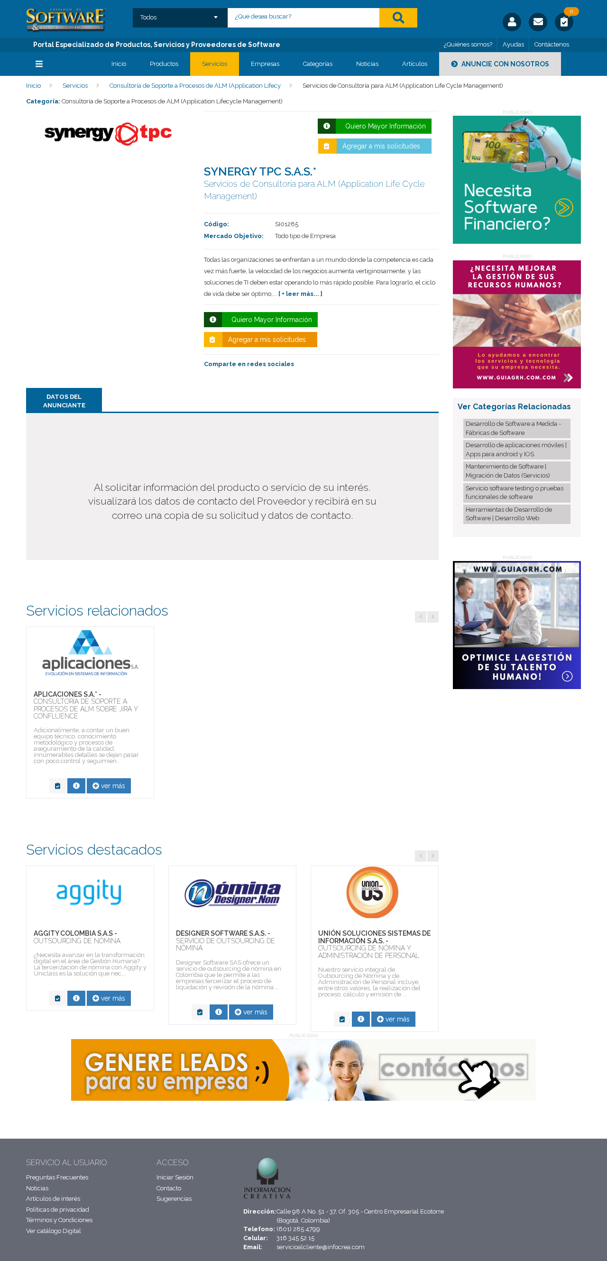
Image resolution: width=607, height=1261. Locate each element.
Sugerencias (174, 1198)
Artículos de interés (53, 1198)
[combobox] (180, 14)
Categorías (317, 63)
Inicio (118, 63)
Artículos (414, 63)
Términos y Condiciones (59, 1220)
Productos (164, 63)
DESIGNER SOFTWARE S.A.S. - (225, 941)
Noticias (367, 63)
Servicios (214, 63)
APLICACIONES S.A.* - (86, 705)
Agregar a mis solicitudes (381, 146)
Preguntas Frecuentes (57, 1177)
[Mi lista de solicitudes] (564, 23)
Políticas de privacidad (57, 1209)
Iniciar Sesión (174, 1177)
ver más (112, 786)
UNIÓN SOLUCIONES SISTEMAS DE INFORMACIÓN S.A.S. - (374, 944)
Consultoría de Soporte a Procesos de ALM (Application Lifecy (195, 85)
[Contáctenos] (538, 22)
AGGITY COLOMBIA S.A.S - (77, 937)
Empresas (265, 63)
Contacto (168, 1188)
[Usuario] (512, 22)
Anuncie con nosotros (504, 64)
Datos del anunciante (64, 401)
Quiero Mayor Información (383, 126)
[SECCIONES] (61, 64)
